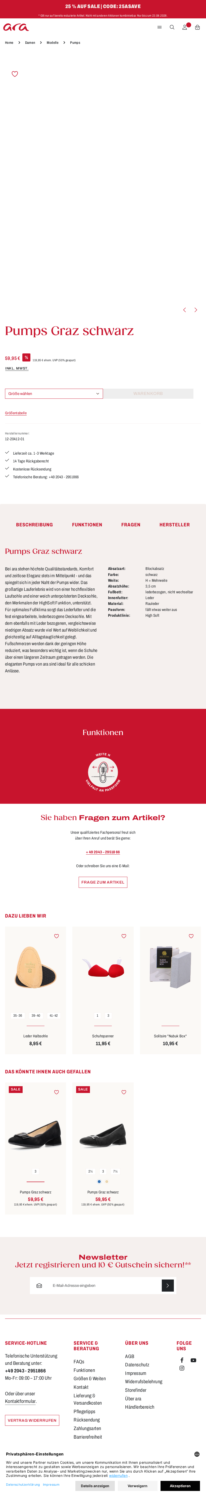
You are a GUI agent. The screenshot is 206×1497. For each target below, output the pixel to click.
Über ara (133, 1398)
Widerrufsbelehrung (143, 1381)
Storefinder (135, 1390)
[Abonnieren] (168, 1286)
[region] (103, 184)
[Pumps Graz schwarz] (35, 1123)
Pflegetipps (84, 1411)
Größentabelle (16, 413)
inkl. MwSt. (17, 368)
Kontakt (81, 1387)
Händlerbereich (139, 1407)
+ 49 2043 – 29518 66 (103, 852)
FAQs (79, 1361)
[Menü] (159, 27)
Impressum (135, 1373)
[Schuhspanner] (102, 967)
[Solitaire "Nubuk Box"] (170, 967)
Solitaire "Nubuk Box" (170, 1036)
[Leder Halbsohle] (35, 967)
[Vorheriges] (185, 310)
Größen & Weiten (90, 1378)
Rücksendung (87, 1419)
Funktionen (84, 1370)
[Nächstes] (195, 310)
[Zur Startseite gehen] (16, 27)
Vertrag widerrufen (32, 1420)
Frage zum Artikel (102, 882)
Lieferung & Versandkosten (88, 1399)
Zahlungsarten (87, 1428)
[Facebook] (182, 1361)
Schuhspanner (103, 1036)
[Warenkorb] (197, 27)
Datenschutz (137, 1364)
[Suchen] (172, 27)
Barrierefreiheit (88, 1437)
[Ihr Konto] (185, 27)
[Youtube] (193, 1361)
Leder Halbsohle (35, 1036)
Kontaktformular (20, 1401)
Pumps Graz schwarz (35, 1192)
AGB (129, 1356)
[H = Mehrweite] (103, 772)
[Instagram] (182, 1369)
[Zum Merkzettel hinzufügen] (15, 74)
